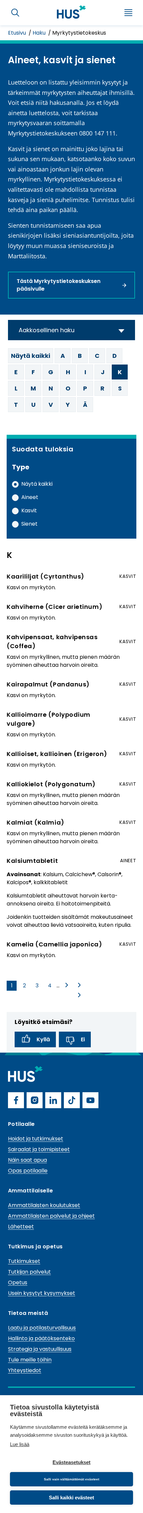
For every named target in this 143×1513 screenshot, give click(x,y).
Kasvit (29, 510)
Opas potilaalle (28, 1170)
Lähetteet (21, 1226)
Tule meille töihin (30, 1360)
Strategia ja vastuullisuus (40, 1349)
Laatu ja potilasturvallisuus (42, 1328)
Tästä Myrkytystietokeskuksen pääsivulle (58, 284)
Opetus (17, 1282)
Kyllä (43, 1039)
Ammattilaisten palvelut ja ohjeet (51, 1216)
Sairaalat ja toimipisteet (39, 1149)
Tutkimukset (24, 1261)
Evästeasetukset (71, 1462)
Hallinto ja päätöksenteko (41, 1338)
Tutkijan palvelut (29, 1272)
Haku (40, 33)
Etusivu (17, 33)
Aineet (29, 497)
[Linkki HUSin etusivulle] (71, 12)
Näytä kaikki (30, 356)
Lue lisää (19, 1444)
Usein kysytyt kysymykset (41, 1293)
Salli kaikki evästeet (71, 1497)
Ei (83, 1039)
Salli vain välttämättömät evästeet (71, 1479)
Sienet (29, 524)
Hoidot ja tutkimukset (35, 1138)
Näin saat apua (27, 1160)
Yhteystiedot (24, 1370)
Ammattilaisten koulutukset (44, 1205)
